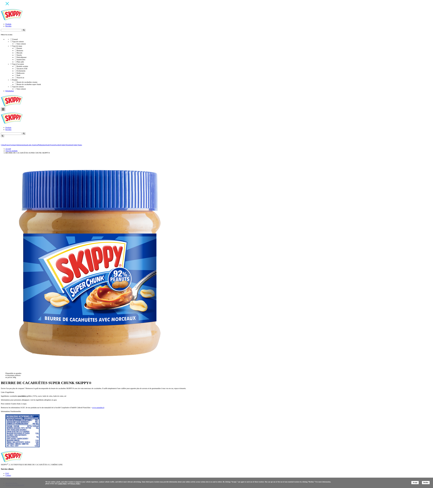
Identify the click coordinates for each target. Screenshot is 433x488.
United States (77, 145)
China (3, 145)
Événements (21, 71)
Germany (13, 145)
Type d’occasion (18, 64)
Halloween (20, 73)
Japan (26, 145)
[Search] (23, 30)
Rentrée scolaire (22, 66)
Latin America (33, 145)
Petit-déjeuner (21, 57)
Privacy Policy (75, 484)
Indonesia (20, 145)
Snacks (19, 55)
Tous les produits (11, 151)
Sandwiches (21, 60)
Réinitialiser (9, 91)
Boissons (20, 51)
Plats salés (20, 62)
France (7, 145)
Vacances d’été (22, 69)
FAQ (7, 473)
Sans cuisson (21, 44)
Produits (8, 24)
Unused (15, 39)
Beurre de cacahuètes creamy (27, 82)
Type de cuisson (18, 41)
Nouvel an (20, 78)
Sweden (57, 145)
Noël (18, 75)
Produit (14, 80)
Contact (8, 475)
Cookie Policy (62, 484)
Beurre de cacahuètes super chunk (29, 84)
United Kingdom (66, 145)
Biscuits (19, 53)
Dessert (19, 48)
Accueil (8, 149)
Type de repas (17, 46)
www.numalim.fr (98, 408)
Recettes (8, 26)
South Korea (50, 145)
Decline (425, 482)
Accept (415, 482)
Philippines (42, 145)
